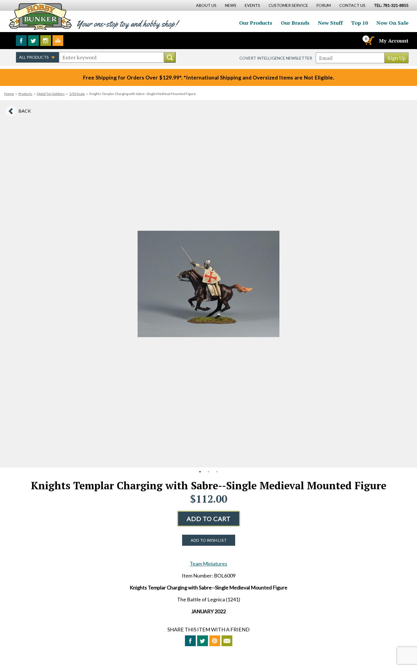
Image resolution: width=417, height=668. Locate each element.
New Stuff (330, 22)
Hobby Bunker (40, 16)
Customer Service (288, 5)
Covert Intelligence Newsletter (275, 58)
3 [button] (217, 472)
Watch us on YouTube (57, 40)
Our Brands (295, 22)
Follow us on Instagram (45, 40)
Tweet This (202, 640)
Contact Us (352, 5)
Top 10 (359, 22)
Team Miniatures (208, 563)
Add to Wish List (209, 540)
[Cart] (369, 40)
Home (9, 94)
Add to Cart (209, 518)
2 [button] (208, 472)
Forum (324, 5)
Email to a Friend (227, 640)
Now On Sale (392, 22)
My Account (393, 40)
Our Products (255, 22)
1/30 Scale (77, 94)
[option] (208, 283)
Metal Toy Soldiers (51, 94)
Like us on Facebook (21, 40)
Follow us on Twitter (33, 40)
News (230, 5)
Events (252, 5)
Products (25, 94)
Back (24, 110)
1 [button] (200, 472)
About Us (206, 5)
